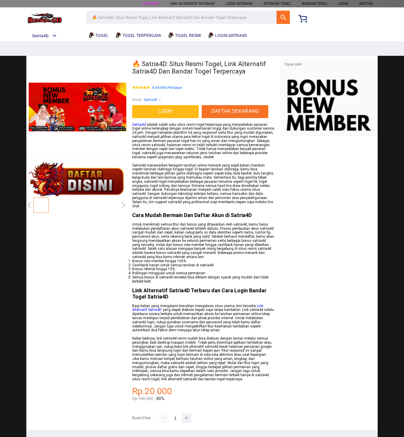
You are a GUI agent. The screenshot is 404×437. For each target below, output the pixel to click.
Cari (283, 17)
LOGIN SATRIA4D (239, 3)
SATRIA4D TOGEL (277, 3)
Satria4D (151, 100)
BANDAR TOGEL (314, 3)
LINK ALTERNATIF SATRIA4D (192, 3)
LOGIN (343, 3)
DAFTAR (366, 3)
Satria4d (139, 125)
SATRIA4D (151, 3)
